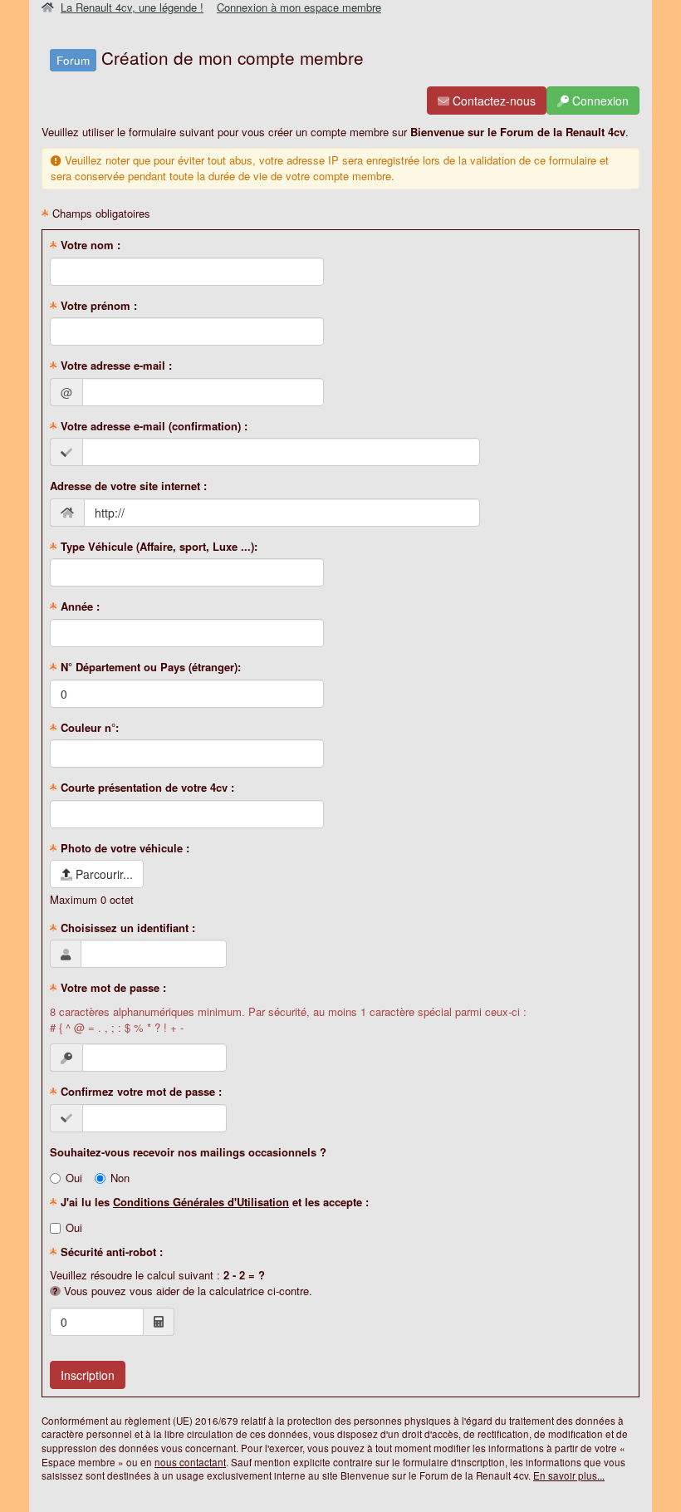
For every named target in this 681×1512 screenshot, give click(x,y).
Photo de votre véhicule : (123, 848)
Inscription (88, 1375)
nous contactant (190, 1462)
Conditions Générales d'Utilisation (201, 1202)
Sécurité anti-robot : (110, 1251)
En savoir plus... (569, 1475)
